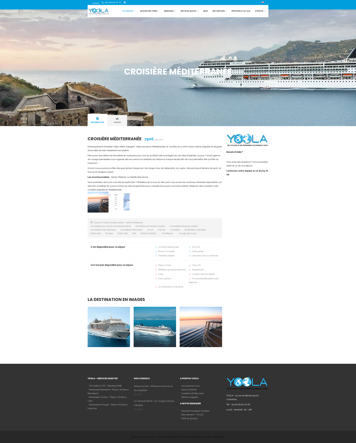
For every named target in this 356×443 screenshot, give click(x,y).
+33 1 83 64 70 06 (111, 2)
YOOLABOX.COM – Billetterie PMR (105, 386)
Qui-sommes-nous (190, 386)
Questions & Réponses (192, 393)
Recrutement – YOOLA (192, 414)
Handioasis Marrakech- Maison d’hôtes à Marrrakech (108, 391)
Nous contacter (189, 389)
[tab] (97, 120)
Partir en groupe (189, 418)
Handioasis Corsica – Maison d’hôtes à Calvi (107, 399)
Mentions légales (189, 397)
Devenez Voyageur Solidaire (195, 411)
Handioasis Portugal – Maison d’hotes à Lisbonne (108, 406)
